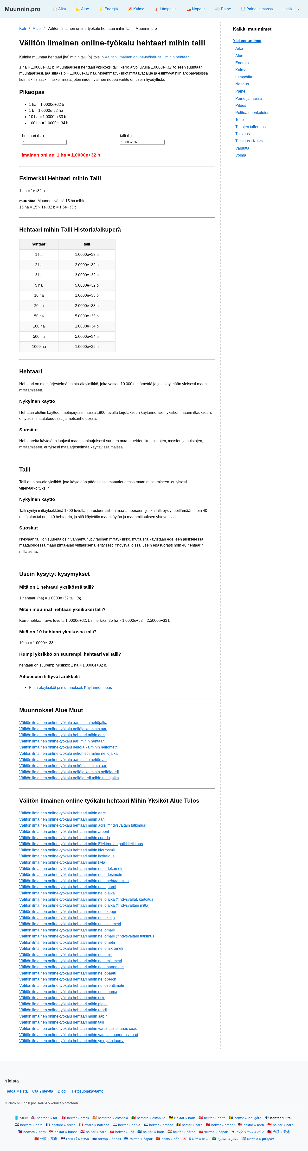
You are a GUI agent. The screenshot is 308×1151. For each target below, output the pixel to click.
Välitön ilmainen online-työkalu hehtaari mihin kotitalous (67, 856)
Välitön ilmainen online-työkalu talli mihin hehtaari (147, 57)
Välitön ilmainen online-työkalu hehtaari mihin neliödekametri (71, 869)
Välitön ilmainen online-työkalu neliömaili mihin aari (63, 766)
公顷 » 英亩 (48, 1139)
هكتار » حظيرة (228, 1139)
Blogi (62, 1091)
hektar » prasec (161, 1125)
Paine (240, 91)
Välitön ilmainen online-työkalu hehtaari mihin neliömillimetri (70, 961)
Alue (37, 28)
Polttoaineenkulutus (252, 113)
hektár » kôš (124, 1132)
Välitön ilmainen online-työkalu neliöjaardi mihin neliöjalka (69, 778)
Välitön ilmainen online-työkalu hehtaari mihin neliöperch (67, 979)
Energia (242, 63)
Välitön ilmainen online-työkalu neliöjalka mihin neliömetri (68, 747)
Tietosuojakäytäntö (87, 1091)
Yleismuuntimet (247, 41)
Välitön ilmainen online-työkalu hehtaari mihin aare (62, 813)
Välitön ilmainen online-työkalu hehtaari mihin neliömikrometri (71, 948)
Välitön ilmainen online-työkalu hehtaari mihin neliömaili (67, 930)
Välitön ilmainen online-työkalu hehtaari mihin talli (61, 1022)
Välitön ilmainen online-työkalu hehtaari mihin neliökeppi (67, 912)
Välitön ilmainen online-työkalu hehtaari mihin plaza (63, 1004)
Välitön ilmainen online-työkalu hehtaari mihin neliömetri (67, 942)
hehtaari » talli (47, 1118)
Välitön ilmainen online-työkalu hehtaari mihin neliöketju (67, 918)
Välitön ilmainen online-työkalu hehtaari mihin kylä (62, 862)
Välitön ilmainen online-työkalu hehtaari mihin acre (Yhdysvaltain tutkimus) (82, 825)
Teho (239, 120)
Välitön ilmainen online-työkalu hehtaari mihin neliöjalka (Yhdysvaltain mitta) (84, 905)
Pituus (240, 105)
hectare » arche (63, 1125)
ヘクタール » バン (250, 1132)
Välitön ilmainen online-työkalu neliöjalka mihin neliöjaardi (69, 772)
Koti (22, 28)
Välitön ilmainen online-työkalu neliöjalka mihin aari (63, 729)
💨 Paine (223, 9)
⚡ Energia (108, 9)
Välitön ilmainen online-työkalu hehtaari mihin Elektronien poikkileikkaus (81, 844)
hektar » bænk (78, 1118)
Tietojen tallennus (250, 127)
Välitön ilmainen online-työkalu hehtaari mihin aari (62, 735)
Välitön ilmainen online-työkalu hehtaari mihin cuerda (64, 838)
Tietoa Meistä (16, 1091)
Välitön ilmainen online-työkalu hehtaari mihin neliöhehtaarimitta (74, 881)
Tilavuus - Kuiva (249, 141)
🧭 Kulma (136, 9)
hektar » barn (254, 1125)
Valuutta (242, 148)
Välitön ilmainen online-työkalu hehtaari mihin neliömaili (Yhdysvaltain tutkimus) (87, 936)
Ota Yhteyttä (42, 1091)
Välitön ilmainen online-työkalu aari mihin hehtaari (62, 741)
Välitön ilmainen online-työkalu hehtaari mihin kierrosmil (67, 850)
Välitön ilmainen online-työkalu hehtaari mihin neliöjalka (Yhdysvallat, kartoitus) (86, 899)
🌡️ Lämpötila (165, 9)
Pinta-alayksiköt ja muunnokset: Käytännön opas (70, 688)
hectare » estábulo (151, 1118)
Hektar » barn (184, 1118)
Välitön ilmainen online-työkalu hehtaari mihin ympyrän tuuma (71, 1041)
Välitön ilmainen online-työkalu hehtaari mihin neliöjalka (67, 893)
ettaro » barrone (96, 1125)
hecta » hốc (170, 1139)
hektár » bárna (184, 1132)
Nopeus (242, 84)
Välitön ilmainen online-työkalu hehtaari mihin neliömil (65, 955)
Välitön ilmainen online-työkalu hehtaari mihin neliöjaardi (67, 887)
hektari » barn (153, 1132)
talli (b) (126, 136)
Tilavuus (242, 134)
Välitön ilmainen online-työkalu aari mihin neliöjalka (63, 723)
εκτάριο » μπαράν (260, 1139)
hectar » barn (192, 1125)
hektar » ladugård (247, 1118)
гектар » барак (109, 1139)
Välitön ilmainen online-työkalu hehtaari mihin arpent (64, 832)
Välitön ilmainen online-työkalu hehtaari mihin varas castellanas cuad (78, 1028)
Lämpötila (243, 77)
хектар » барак (216, 1132)
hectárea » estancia (113, 1118)
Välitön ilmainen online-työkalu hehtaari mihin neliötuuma (68, 992)
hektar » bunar (66, 1132)
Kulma (240, 70)
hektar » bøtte (214, 1118)
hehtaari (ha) (33, 136)
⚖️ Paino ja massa (257, 9)
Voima (240, 155)
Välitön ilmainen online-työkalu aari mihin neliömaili (63, 760)
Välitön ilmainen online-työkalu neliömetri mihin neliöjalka (68, 753)
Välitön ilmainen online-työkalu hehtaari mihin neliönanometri (71, 967)
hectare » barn (31, 1125)
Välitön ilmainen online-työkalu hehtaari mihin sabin (63, 1016)
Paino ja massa (248, 98)
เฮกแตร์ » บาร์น (77, 1139)
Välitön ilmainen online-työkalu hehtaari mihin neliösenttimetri (71, 985)
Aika (239, 48)
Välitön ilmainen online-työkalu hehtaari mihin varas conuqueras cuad (78, 1035)
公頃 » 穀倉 (281, 1132)
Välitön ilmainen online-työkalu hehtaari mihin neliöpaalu (67, 973)
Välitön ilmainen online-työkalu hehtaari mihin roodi (63, 1010)
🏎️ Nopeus (195, 9)
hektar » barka (129, 1125)
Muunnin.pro (22, 9)
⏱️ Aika (59, 9)
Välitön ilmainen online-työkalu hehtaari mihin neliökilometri (70, 924)
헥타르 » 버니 (198, 1139)
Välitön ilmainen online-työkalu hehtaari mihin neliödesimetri (70, 875)
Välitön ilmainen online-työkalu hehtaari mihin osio (62, 998)
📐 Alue (82, 9)
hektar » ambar (223, 1125)
